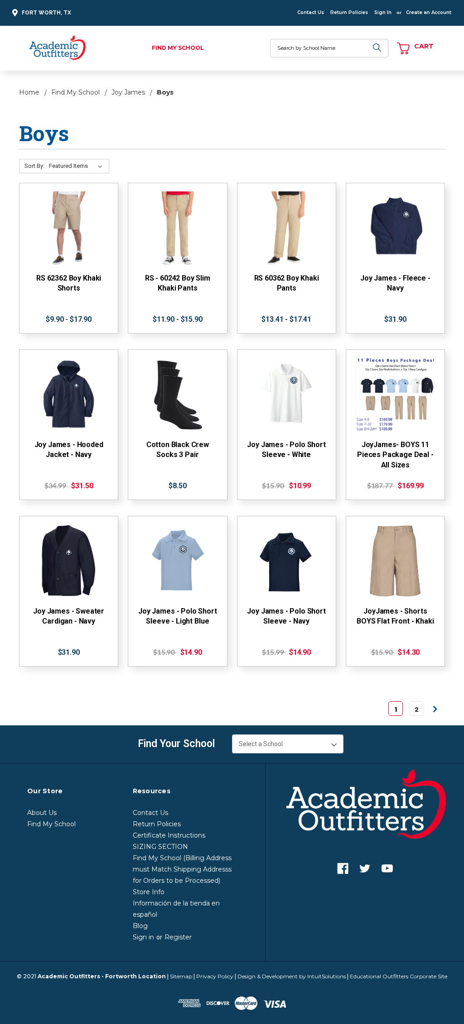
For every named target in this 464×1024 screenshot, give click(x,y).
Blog (140, 926)
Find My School (178, 47)
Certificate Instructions (169, 835)
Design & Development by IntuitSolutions (291, 976)
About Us (42, 813)
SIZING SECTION (160, 847)
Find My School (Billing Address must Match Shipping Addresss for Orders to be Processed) (182, 869)
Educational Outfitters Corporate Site (398, 976)
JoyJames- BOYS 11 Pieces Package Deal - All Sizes (395, 454)
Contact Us (310, 12)
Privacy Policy (214, 976)
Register (178, 937)
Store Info (148, 892)
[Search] (377, 48)
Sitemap (181, 976)
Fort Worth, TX (46, 13)
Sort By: (34, 165)
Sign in (143, 937)
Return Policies (349, 12)
